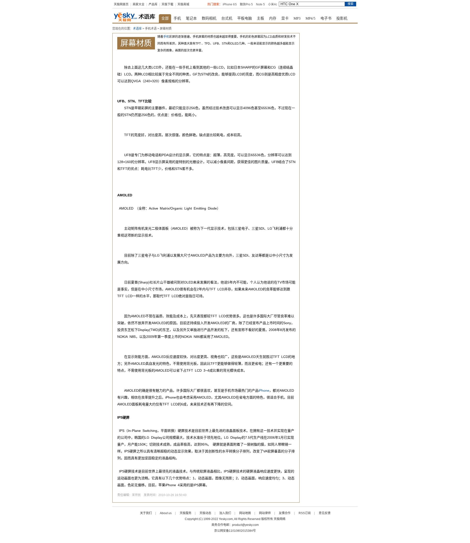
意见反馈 (324, 513)
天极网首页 (121, 4)
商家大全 (138, 4)
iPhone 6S (230, 4)
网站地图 (245, 513)
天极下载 (167, 4)
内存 (272, 18)
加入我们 (225, 513)
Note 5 (260, 4)
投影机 (341, 18)
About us (166, 513)
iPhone (263, 390)
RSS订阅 (305, 513)
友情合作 (285, 513)
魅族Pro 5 (246, 4)
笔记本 (191, 18)
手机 (177, 18)
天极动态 (205, 513)
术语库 (137, 28)
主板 (260, 18)
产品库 (153, 4)
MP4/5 (311, 18)
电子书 (325, 18)
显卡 (285, 18)
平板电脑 (244, 18)
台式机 (226, 18)
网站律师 (265, 513)
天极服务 (185, 513)
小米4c (272, 4)
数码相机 (209, 18)
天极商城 (183, 4)
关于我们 (146, 513)
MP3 (297, 18)
